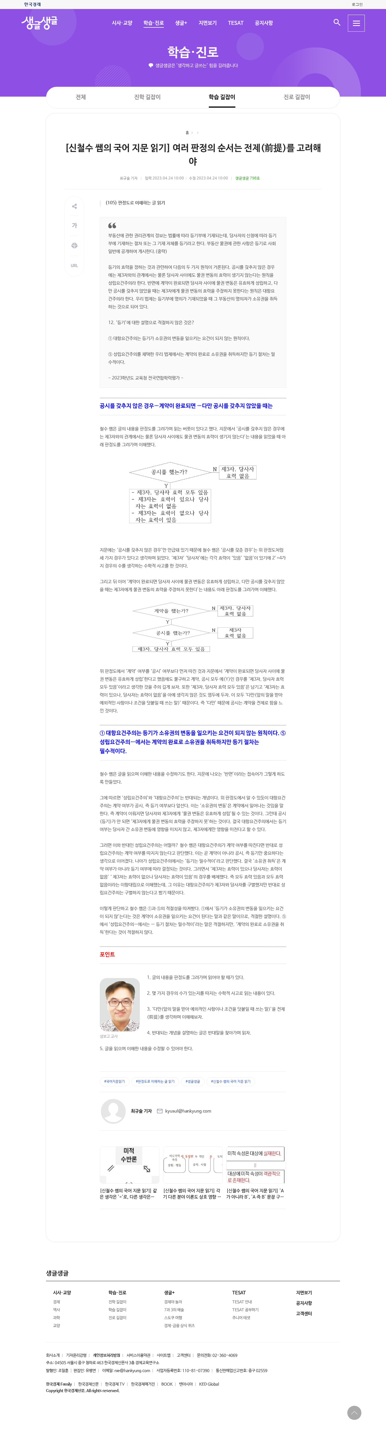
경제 (56, 1302)
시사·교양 (122, 23)
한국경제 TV (115, 1384)
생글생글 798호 (247, 178)
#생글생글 (193, 1082)
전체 (81, 97)
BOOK (167, 1384)
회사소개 (53, 1355)
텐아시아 (186, 1384)
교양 (56, 1326)
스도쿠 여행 (173, 1318)
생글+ (181, 23)
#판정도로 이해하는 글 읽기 (155, 1082)
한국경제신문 (88, 1384)
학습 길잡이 (222, 97)
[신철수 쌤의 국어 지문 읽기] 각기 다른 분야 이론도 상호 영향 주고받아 (192, 1197)
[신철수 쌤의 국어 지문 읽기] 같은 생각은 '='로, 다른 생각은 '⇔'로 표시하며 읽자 (128, 1197)
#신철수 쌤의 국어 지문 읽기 (231, 1082)
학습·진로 (153, 23)
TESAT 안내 (242, 1302)
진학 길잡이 (147, 97)
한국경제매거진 (143, 1384)
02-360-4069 (224, 1355)
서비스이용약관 (138, 1355)
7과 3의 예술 (174, 1310)
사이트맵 (163, 1355)
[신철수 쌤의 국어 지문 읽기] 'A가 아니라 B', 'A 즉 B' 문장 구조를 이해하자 (255, 1197)
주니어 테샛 (241, 1318)
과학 (56, 1318)
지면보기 (207, 23)
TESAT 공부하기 (245, 1310)
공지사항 (264, 23)
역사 (56, 1310)
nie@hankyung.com (132, 1370)
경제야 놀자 (173, 1302)
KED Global (209, 1384)
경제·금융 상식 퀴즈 (179, 1326)
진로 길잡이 (297, 97)
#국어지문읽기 (114, 1082)
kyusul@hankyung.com (188, 1111)
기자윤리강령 (76, 1355)
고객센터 (183, 1355)
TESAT (235, 23)
